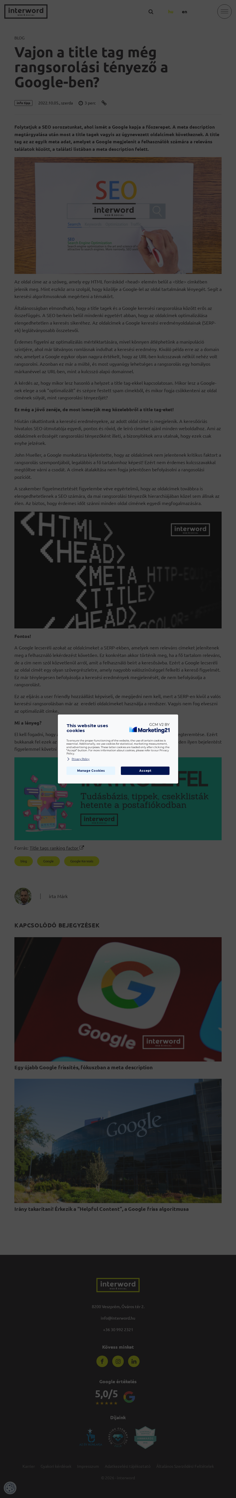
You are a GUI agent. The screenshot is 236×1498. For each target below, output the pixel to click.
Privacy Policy (81, 759)
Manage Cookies (91, 771)
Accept (145, 771)
